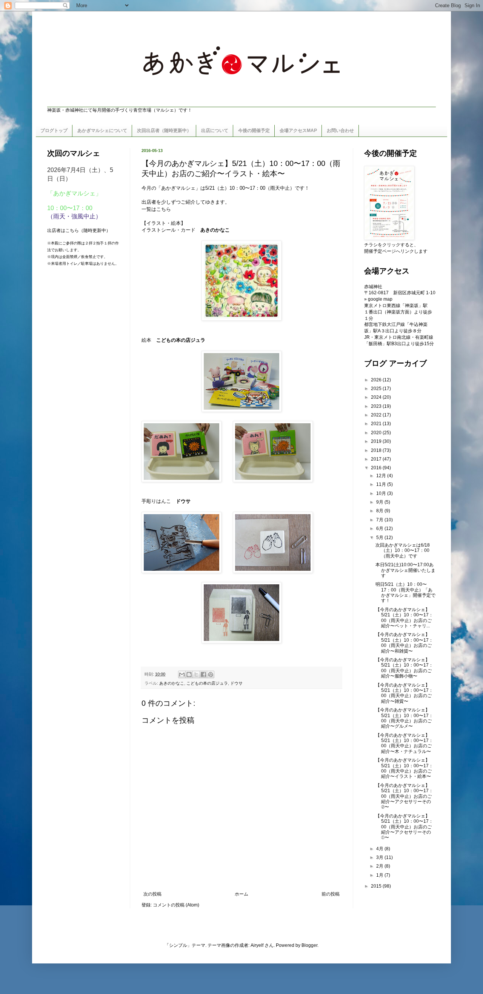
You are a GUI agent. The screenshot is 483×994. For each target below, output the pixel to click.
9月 (380, 502)
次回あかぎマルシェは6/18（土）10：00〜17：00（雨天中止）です (402, 550)
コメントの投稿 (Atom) (176, 905)
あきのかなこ (215, 230)
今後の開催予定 (254, 130)
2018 (377, 450)
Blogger (309, 945)
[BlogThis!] (189, 674)
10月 (381, 493)
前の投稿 (330, 894)
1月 (380, 875)
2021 (377, 423)
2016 (377, 467)
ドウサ (183, 501)
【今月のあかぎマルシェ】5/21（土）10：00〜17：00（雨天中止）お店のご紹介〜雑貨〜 (404, 693)
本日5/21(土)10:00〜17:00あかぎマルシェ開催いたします (405, 570)
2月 (380, 866)
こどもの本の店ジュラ (207, 683)
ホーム (241, 894)
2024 (377, 397)
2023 (377, 406)
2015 (377, 886)
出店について (214, 130)
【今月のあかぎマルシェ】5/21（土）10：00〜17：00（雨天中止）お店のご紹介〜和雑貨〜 (404, 642)
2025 (377, 388)
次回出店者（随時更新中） (164, 130)
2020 (377, 432)
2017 (377, 459)
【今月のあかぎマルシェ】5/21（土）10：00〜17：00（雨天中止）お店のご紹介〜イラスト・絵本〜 (404, 768)
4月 (380, 848)
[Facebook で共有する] (203, 674)
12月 (381, 475)
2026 (377, 380)
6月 (380, 528)
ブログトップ (54, 130)
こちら (163, 209)
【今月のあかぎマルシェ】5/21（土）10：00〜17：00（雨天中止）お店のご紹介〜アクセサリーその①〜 (404, 826)
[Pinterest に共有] (210, 674)
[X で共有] (196, 674)
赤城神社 (373, 286)
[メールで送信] (182, 674)
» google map (378, 299)
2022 (377, 415)
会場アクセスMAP (298, 130)
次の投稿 (152, 894)
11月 (381, 484)
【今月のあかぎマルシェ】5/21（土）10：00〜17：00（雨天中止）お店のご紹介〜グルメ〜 (404, 718)
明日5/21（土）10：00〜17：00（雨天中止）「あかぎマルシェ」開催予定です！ (405, 592)
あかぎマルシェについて (102, 130)
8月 (380, 510)
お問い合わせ (340, 130)
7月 (380, 519)
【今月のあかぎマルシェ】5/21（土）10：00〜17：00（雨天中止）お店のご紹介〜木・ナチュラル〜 (404, 743)
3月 (380, 857)
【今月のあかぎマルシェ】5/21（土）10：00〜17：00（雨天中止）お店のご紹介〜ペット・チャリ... (404, 617)
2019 (377, 441)
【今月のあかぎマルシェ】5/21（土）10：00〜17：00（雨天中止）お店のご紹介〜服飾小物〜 (404, 668)
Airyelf (257, 945)
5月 (380, 537)
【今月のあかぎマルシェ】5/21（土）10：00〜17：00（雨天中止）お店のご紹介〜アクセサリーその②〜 (404, 796)
